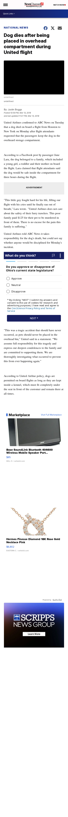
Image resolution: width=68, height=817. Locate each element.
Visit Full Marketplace (51, 415)
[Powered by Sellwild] (57, 600)
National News (16, 27)
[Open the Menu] (5, 5)
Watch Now (58, 5)
